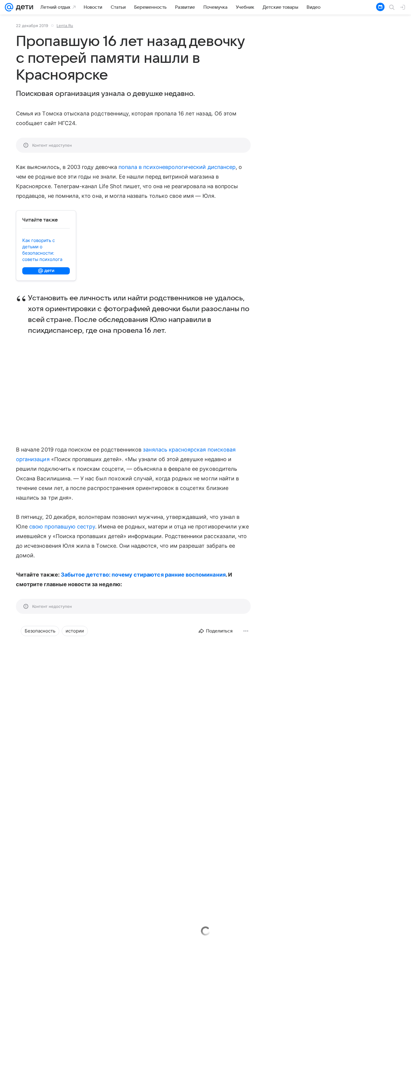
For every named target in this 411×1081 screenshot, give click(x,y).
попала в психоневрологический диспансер (177, 167)
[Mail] (9, 7)
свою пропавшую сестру (62, 526)
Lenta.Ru (65, 25)
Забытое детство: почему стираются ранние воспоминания (143, 574)
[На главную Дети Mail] (23, 7)
